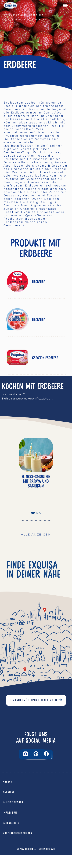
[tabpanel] (36, 474)
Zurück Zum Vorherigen (26, 14)
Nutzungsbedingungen (17, 833)
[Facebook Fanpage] (46, 753)
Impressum (10, 812)
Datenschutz (11, 823)
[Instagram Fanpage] (25, 753)
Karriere (9, 792)
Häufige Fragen (13, 802)
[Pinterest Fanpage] (36, 753)
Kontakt (8, 781)
